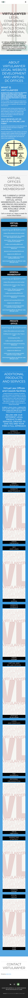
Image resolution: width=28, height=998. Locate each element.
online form (8, 974)
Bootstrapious (20, 993)
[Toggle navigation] (25, 2)
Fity (24, 993)
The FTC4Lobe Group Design (11, 993)
